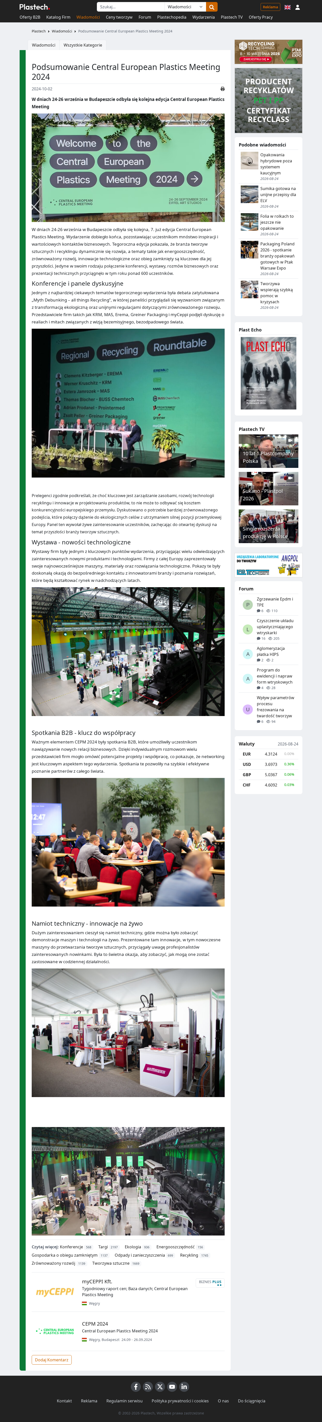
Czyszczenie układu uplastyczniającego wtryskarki (275, 626)
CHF (247, 785)
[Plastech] (35, 7)
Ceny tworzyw (119, 17)
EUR (247, 754)
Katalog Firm (58, 17)
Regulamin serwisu (124, 1401)
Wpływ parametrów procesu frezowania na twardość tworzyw (275, 707)
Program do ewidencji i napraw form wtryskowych (275, 676)
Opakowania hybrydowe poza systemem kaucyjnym (276, 164)
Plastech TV (232, 17)
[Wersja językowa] (287, 7)
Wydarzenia (203, 17)
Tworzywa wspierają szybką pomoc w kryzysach (276, 293)
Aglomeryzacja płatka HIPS (271, 651)
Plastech (39, 31)
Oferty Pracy (261, 17)
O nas (223, 1401)
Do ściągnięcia (251, 1401)
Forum (145, 17)
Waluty (247, 744)
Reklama (270, 7)
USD (247, 764)
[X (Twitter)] (160, 1387)
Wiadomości (88, 17)
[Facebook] (136, 1387)
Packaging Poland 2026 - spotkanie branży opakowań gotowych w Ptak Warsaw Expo (277, 256)
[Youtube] (172, 1387)
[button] (297, 7)
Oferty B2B (30, 17)
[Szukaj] (212, 7)
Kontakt (64, 1401)
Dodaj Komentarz (51, 1360)
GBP (247, 774)
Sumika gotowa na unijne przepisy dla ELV (278, 194)
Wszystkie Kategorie (83, 45)
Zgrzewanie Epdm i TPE (275, 602)
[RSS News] (148, 1387)
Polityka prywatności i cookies (180, 1401)
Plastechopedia (171, 17)
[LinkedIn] (184, 1387)
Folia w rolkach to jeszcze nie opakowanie (277, 222)
